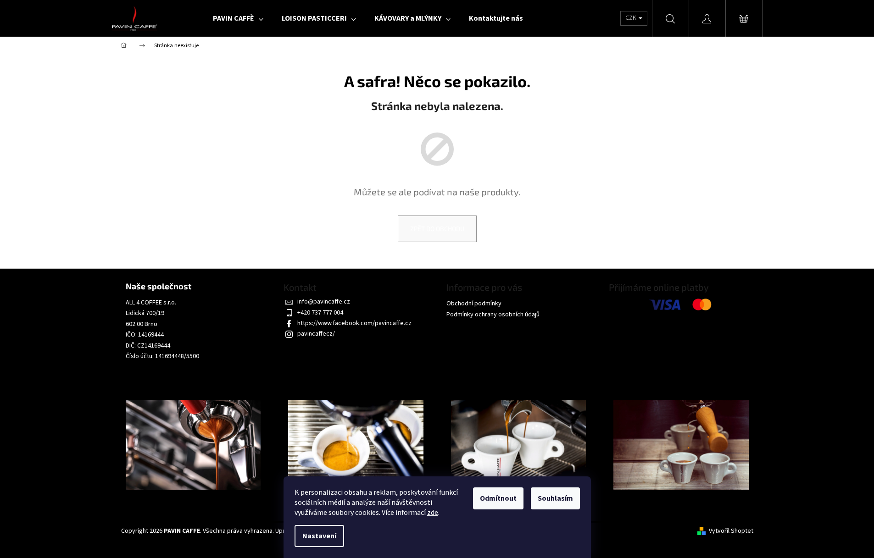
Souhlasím (555, 498)
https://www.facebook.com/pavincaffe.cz (354, 323)
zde (432, 513)
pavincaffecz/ (316, 333)
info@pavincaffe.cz (323, 301)
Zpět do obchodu (437, 228)
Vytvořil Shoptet (731, 531)
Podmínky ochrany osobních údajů (493, 314)
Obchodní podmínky (473, 303)
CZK (631, 17)
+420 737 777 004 (320, 312)
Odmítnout (498, 498)
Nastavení (319, 536)
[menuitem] (238, 18)
